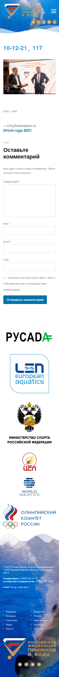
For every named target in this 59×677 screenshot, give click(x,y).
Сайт (6, 259)
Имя (6, 223)
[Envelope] (33, 22)
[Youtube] (49, 22)
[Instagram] (44, 22)
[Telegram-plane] (54, 22)
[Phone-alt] (38, 22)
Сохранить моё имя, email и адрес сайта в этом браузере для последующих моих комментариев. (29, 283)
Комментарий (11, 181)
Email (7, 241)
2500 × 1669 (10, 111)
